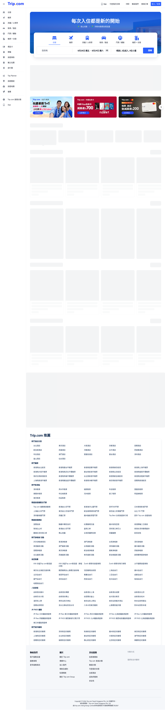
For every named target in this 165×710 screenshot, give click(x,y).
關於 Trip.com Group (67, 677)
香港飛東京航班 (115, 467)
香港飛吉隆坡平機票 (142, 476)
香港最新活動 (38, 546)
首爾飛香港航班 (140, 480)
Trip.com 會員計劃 (96, 661)
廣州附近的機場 (115, 631)
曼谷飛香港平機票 (90, 472)
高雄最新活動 (64, 555)
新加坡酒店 (37, 450)
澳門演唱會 (88, 542)
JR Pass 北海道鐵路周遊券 (119, 614)
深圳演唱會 (138, 542)
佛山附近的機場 (90, 640)
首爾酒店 (137, 446)
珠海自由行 (138, 579)
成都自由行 (138, 575)
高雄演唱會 (138, 550)
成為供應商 (93, 677)
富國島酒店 (88, 454)
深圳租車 (36, 489)
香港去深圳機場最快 (142, 529)
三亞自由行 (113, 575)
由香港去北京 (139, 592)
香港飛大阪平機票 (40, 472)
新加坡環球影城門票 (91, 511)
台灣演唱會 (113, 542)
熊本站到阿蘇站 (140, 601)
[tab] (54, 39)
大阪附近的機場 (115, 636)
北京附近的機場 (115, 640)
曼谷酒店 (112, 454)
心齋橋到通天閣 (115, 605)
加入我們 (63, 665)
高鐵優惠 (112, 533)
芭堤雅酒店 (138, 450)
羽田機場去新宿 (90, 570)
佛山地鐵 (62, 533)
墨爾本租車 (37, 494)
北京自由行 (37, 575)
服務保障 (33, 661)
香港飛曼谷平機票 (65, 467)
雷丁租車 (112, 494)
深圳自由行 (63, 579)
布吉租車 (112, 489)
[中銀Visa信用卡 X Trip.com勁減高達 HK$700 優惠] (95, 107)
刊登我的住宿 (94, 669)
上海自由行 (113, 570)
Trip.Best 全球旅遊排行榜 (118, 515)
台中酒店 (112, 450)
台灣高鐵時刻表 (90, 533)
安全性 (91, 681)
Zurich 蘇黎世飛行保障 (117, 564)
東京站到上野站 (90, 601)
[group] (82, 26)
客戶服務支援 (35, 657)
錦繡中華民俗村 (65, 524)
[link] (104, 4)
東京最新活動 (89, 555)
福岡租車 (87, 489)
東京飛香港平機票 (116, 480)
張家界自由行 (64, 575)
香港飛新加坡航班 (116, 476)
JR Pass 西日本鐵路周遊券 (93, 614)
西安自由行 (88, 579)
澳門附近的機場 (140, 636)
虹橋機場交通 (89, 524)
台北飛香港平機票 (90, 476)
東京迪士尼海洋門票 (66, 511)
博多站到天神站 (65, 601)
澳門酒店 (62, 454)
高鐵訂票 (62, 515)
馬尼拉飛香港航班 (40, 476)
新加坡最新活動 (115, 555)
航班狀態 (137, 533)
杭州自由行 (113, 579)
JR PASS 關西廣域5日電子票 (69, 618)
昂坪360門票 (114, 507)
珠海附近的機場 (90, 631)
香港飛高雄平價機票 (66, 476)
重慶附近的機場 (140, 640)
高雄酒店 (62, 450)
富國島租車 (138, 489)
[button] (4, 4)
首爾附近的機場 (39, 640)
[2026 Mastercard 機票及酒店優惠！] (140, 107)
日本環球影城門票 (141, 507)
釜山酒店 (36, 459)
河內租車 (87, 494)
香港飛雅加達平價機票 (67, 480)
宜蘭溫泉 (36, 524)
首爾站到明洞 (38, 605)
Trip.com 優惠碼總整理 (41, 507)
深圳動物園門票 (39, 515)
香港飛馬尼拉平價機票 (67, 472)
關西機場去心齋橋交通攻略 (69, 570)
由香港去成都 (114, 592)
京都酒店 (112, 446)
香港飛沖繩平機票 (90, 480)
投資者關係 (93, 657)
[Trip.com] (16, 4)
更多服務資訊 (35, 665)
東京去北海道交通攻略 (41, 570)
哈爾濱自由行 (38, 583)
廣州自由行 (138, 570)
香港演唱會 (63, 542)
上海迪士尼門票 (39, 511)
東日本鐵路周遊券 (40, 623)
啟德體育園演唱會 (141, 555)
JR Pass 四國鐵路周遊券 (42, 618)
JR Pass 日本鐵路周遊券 (42, 614)
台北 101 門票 (139, 511)
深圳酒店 (137, 454)
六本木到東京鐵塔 (90, 605)
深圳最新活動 (114, 546)
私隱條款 (63, 673)
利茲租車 (62, 498)
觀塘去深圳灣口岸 (40, 533)
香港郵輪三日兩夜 (141, 524)
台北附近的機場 (65, 636)
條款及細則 (64, 669)
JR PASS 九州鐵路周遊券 (93, 618)
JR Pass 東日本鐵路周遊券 (68, 614)
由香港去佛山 (64, 596)
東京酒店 (62, 446)
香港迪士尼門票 (65, 507)
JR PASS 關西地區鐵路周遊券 (120, 618)
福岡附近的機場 (65, 640)
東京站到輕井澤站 (116, 601)
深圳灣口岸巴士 (115, 529)
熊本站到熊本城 (140, 605)
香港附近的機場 (39, 631)
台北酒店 (36, 446)
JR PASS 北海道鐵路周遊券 (144, 618)
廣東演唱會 (113, 550)
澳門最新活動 (64, 546)
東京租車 (36, 498)
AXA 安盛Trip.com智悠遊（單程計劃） (70, 565)
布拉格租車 (63, 494)
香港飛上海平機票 (141, 467)
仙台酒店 (62, 459)
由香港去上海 (89, 592)
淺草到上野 (37, 601)
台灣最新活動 (89, 546)
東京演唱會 (63, 550)
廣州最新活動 (139, 546)
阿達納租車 (138, 494)
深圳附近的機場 (65, 631)
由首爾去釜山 (89, 596)
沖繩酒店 (87, 450)
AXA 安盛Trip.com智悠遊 (42, 564)
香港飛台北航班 (39, 467)
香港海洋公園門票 (90, 507)
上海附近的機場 (39, 636)
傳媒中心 (63, 661)
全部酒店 (92, 673)
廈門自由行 (37, 579)
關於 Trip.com (65, 657)
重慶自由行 (88, 575)
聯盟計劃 (92, 665)
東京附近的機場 (140, 631)
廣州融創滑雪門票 (90, 515)
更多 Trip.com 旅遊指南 (143, 515)
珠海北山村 (37, 529)
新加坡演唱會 (89, 550)
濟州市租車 (63, 489)
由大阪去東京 (114, 596)
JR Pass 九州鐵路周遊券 (143, 614)
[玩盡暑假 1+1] (51, 107)
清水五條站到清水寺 (66, 605)
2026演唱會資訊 (39, 542)
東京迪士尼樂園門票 (116, 511)
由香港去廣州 (38, 592)
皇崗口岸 (87, 529)
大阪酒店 (87, 446)
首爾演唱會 (37, 550)
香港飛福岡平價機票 (142, 472)
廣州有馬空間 (114, 524)
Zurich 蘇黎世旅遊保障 (92, 564)
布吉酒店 (36, 454)
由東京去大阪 (38, 596)
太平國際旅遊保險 (141, 564)
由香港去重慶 (64, 592)
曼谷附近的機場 (90, 636)
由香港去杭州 (139, 596)
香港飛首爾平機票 (90, 467)
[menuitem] (13, 12)
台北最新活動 (38, 555)
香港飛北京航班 (115, 472)
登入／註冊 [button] (156, 4)
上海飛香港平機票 (40, 480)
